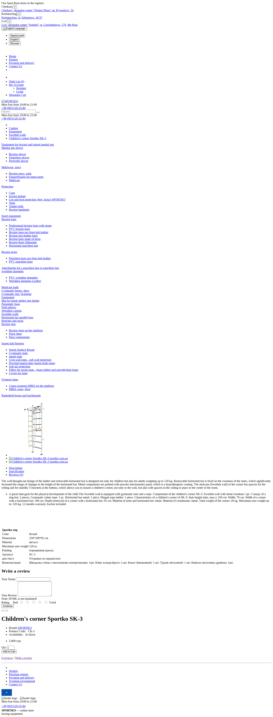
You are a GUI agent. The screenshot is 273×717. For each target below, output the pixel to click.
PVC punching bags (21, 261)
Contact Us (15, 66)
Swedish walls (9, 314)
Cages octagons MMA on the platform (31, 385)
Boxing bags (8, 219)
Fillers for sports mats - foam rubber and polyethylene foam (43, 369)
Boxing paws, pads (20, 173)
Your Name (8, 579)
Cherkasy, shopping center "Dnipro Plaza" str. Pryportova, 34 (37, 10)
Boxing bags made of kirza (24, 239)
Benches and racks (12, 320)
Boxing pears (9, 252)
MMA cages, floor (19, 389)
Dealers (13, 59)
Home (12, 56)
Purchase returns (18, 674)
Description (15, 468)
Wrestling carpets (11, 310)
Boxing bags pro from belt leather (28, 232)
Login (19, 91)
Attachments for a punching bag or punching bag (30, 268)
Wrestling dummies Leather (25, 281)
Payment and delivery (21, 63)
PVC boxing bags (19, 229)
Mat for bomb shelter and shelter (20, 300)
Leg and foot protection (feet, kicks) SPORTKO (37, 199)
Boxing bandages (19, 209)
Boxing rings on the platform (26, 330)
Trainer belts (16, 206)
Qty (3, 647)
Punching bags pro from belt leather (30, 258)
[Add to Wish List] (2, 610)
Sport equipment (11, 215)
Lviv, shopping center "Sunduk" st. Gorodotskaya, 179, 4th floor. (39, 24)
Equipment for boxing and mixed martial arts (27, 144)
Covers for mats (18, 373)
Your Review (9, 595)
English (14, 39)
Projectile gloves (18, 160)
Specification (16, 471)
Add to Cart (9, 651)
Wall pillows (8, 307)
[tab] (136, 148)
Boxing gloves (17, 154)
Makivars (14, 180)
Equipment (7, 297)
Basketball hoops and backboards (21, 395)
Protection (7, 186)
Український (17, 35)
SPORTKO (25, 627)
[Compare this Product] (6, 610)
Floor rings (15, 333)
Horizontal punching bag (23, 245)
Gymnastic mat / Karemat (16, 294)
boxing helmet (17, 196)
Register (21, 88)
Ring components (19, 337)
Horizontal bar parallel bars (17, 317)
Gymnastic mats (18, 353)
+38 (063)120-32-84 (13, 107)
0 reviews (7, 658)
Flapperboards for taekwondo (26, 176)
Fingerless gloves (19, 157)
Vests (12, 202)
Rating (5, 602)
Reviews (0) (16, 474)
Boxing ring (8, 324)
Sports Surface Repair (22, 349)
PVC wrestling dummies (23, 277)
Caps (12, 192)
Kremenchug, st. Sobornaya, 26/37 (21, 17)
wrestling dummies (12, 271)
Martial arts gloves (12, 147)
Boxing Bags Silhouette (23, 242)
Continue (7, 606)
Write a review (23, 658)
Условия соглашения (22, 681)
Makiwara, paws (11, 167)
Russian (14, 43)
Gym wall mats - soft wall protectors (30, 359)
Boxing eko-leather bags (23, 235)
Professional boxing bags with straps (30, 225)
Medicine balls (10, 287)
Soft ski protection (19, 366)
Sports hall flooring (12, 343)
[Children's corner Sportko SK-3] (37, 455)
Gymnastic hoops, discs (15, 290)
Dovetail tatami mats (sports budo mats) (32, 363)
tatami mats (15, 356)
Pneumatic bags (10, 304)
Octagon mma (9, 379)
